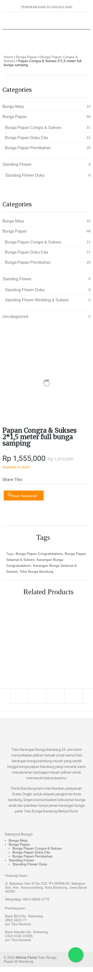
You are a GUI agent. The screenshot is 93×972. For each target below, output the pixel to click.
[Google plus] (55, 695)
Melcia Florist (26, 957)
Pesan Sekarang (82, 638)
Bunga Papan (26, 57)
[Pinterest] (74, 695)
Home (8, 57)
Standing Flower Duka (24, 175)
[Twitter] (37, 695)
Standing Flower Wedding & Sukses (37, 300)
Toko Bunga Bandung (36, 571)
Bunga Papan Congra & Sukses (33, 127)
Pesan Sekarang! (23, 496)
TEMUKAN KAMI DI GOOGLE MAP (46, 7)
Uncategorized (15, 316)
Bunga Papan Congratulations (39, 554)
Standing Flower (16, 164)
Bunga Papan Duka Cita (26, 138)
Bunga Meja (13, 106)
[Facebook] (19, 695)
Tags (43, 537)
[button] (29, 476)
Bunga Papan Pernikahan (28, 148)
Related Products (48, 592)
